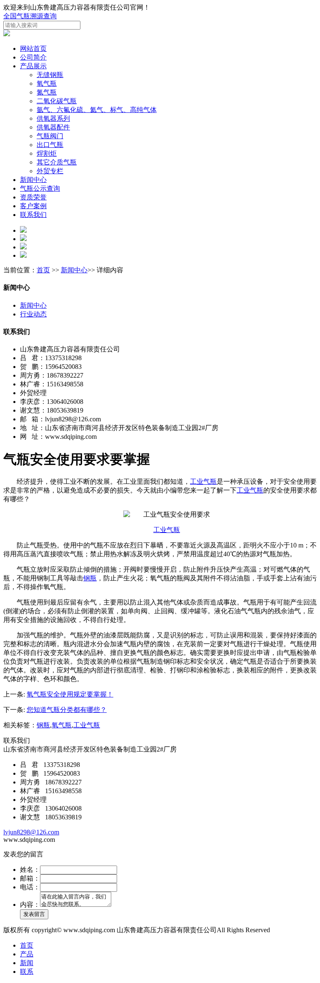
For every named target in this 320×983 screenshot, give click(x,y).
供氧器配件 (53, 127)
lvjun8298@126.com (31, 832)
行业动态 (33, 314)
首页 (43, 270)
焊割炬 (47, 153)
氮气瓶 (47, 92)
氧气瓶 (47, 83)
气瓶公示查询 (40, 188)
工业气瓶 (203, 481)
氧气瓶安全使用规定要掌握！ (70, 694)
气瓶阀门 (50, 135)
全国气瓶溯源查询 (30, 16)
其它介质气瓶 (57, 162)
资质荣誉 (33, 197)
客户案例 (33, 205)
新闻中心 (33, 179)
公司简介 (33, 57)
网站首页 (33, 48)
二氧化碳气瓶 (57, 101)
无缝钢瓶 (50, 74)
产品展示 (33, 66)
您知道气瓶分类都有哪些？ (67, 709)
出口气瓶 (50, 144)
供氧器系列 (53, 118)
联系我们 (33, 214)
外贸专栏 (50, 170)
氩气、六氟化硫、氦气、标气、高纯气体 (97, 109)
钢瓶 (90, 578)
